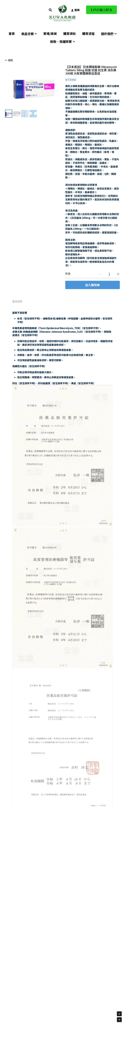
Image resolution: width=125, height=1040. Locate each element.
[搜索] (50, 10)
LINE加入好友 (101, 9)
